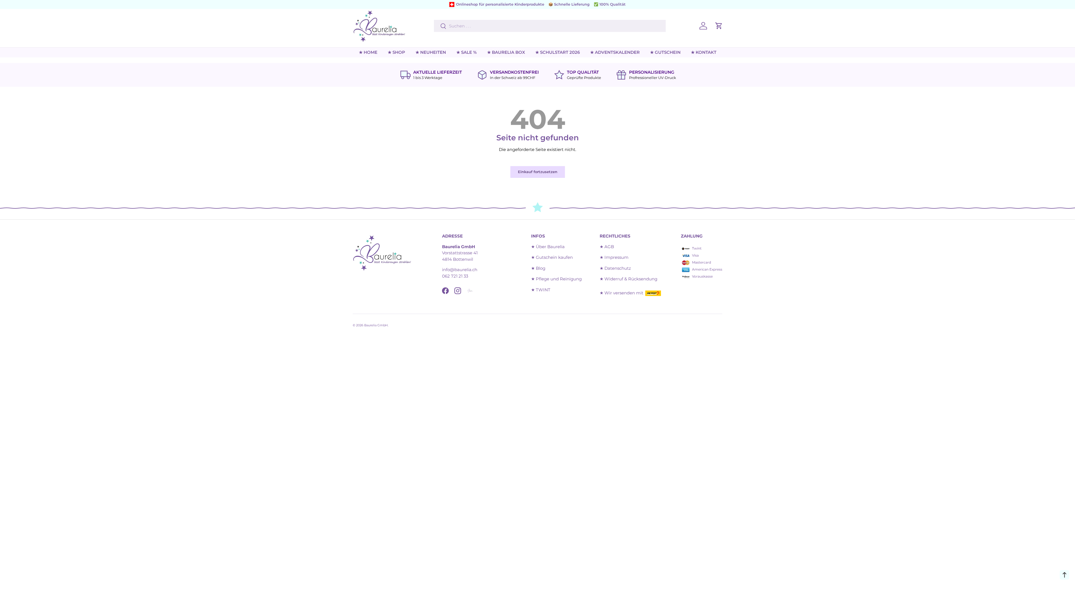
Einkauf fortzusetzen (537, 171)
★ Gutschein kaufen (552, 257)
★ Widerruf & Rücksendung (628, 278)
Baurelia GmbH (376, 325)
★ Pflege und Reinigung (556, 278)
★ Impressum (614, 257)
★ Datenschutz (615, 268)
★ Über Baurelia (548, 246)
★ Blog (538, 268)
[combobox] (549, 26)
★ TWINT (540, 289)
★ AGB (607, 246)
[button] (719, 26)
